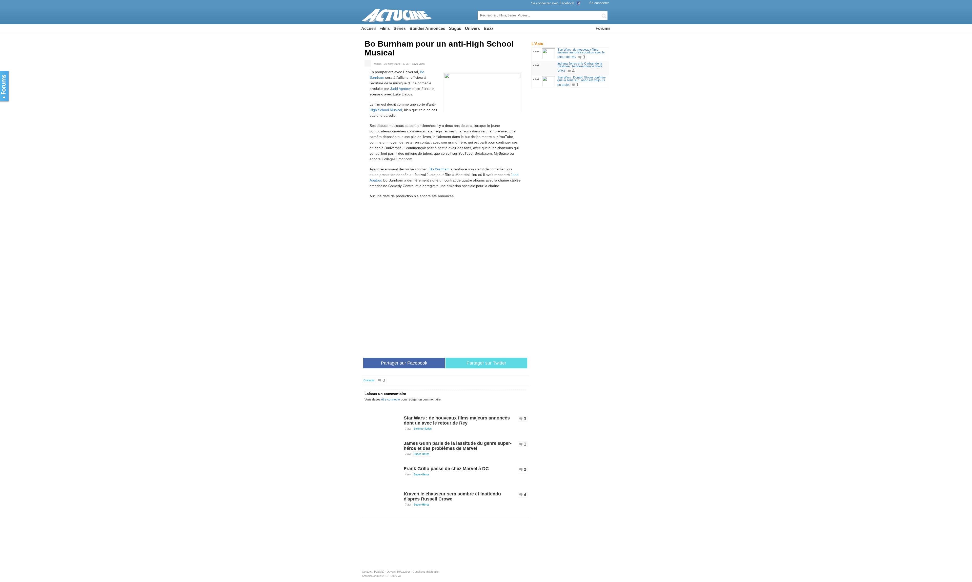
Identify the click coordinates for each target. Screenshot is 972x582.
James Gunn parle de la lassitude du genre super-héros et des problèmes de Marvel (458, 446)
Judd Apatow (400, 89)
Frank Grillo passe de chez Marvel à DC (446, 468)
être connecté (390, 399)
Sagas (455, 28)
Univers (472, 28)
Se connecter (599, 3)
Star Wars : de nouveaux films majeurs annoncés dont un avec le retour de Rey (457, 420)
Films (384, 28)
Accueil (368, 28)
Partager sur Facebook (404, 363)
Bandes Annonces (427, 28)
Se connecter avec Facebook (553, 3)
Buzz (488, 28)
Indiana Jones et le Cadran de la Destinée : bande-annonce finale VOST (579, 67)
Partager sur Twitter (486, 363)
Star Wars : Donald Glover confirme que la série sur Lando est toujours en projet (581, 81)
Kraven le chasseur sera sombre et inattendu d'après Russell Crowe (452, 496)
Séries (400, 28)
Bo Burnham (440, 169)
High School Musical (386, 110)
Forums (603, 28)
